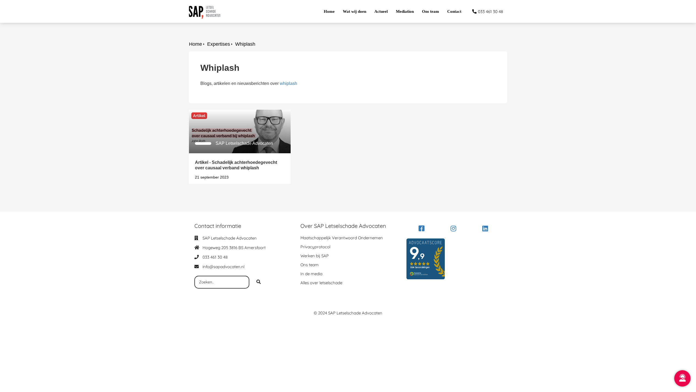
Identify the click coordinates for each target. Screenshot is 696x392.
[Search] (258, 282)
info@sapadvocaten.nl (223, 266)
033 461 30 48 (215, 257)
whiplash (288, 83)
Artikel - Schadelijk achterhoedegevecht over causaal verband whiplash (232, 114)
